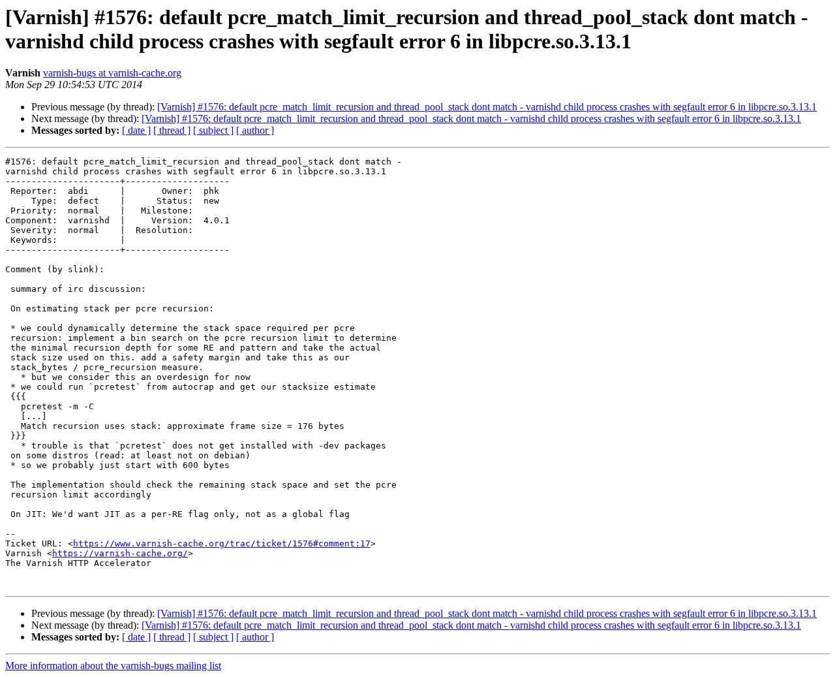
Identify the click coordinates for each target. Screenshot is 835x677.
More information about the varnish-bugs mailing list (113, 665)
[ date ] (136, 130)
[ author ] (255, 130)
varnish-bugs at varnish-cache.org (112, 72)
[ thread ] (171, 130)
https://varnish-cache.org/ (120, 553)
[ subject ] (213, 130)
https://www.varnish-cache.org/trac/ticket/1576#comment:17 (222, 543)
